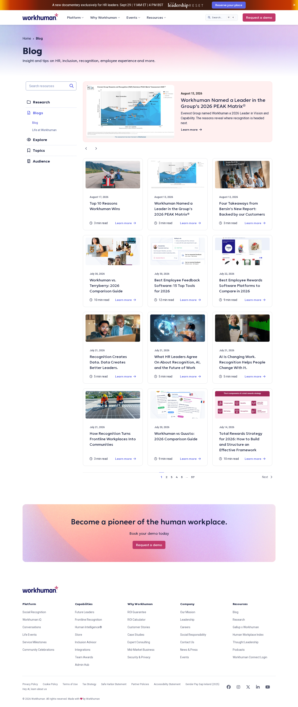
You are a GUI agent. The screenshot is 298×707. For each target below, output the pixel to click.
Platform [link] (29, 604)
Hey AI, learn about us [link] (35, 689)
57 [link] (193, 477)
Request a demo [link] (259, 17)
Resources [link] (240, 604)
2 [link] (166, 477)
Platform (74, 17)
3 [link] (172, 477)
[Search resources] (71, 85)
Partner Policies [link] (140, 684)
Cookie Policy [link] (50, 684)
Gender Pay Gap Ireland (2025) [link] (202, 684)
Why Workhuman (103, 17)
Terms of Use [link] (70, 684)
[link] (40, 16)
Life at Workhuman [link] (44, 130)
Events (131, 17)
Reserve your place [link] (228, 5)
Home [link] (27, 38)
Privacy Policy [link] (30, 684)
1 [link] (161, 477)
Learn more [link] (189, 129)
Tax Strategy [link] (89, 684)
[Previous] (86, 148)
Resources (155, 17)
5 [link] (182, 477)
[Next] (96, 148)
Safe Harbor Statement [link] (113, 684)
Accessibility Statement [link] (167, 684)
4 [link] (177, 477)
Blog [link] (35, 122)
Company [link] (187, 604)
